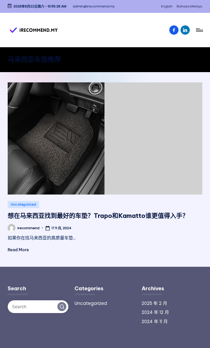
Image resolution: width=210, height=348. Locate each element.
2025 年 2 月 (154, 303)
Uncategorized (23, 204)
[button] (61, 306)
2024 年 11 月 (155, 321)
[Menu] (199, 30)
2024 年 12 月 (155, 312)
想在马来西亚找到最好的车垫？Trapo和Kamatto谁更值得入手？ (98, 215)
